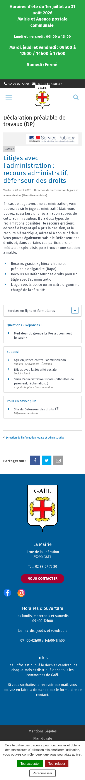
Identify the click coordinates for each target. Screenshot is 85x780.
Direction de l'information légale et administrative (35, 437)
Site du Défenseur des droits (34, 409)
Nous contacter (49, 84)
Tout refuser (56, 763)
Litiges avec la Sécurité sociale (35, 370)
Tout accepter (30, 763)
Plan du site (42, 738)
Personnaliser (42, 773)
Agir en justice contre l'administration (40, 360)
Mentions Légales (43, 731)
